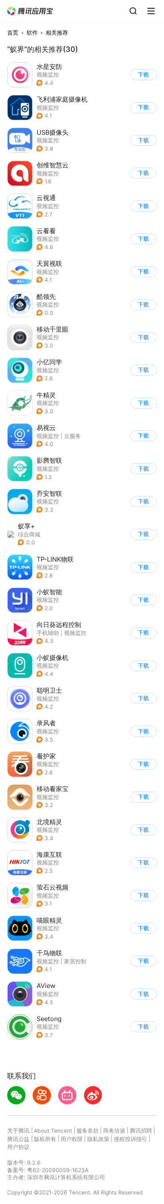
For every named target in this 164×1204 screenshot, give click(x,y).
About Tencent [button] (53, 1130)
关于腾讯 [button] (18, 1130)
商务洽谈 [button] (114, 1130)
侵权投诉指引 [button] (130, 1139)
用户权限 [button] (72, 1139)
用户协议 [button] (18, 1147)
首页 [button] (12, 32)
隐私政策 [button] (98, 1139)
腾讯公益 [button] (18, 1139)
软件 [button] (32, 32)
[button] (30, 11)
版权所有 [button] (45, 1139)
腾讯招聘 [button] (141, 1130)
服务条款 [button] (87, 1130)
